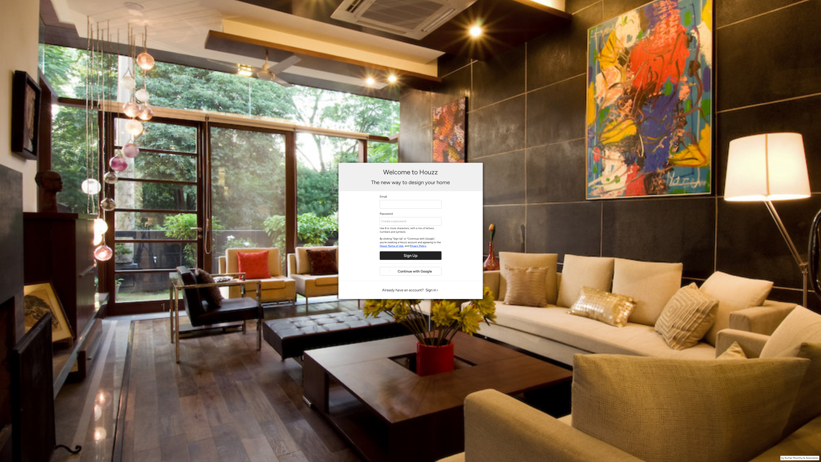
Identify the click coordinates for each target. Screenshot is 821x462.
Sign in (430, 290)
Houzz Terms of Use (391, 245)
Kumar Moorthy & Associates (801, 457)
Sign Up (411, 255)
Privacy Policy (418, 245)
